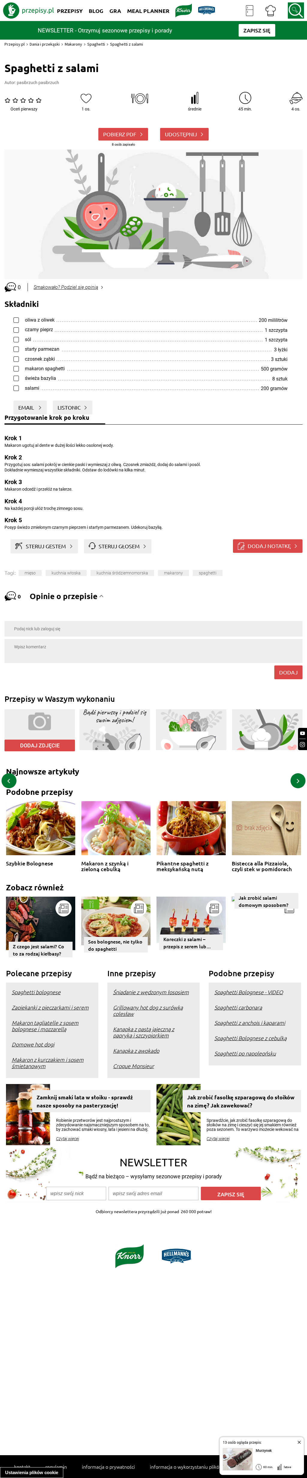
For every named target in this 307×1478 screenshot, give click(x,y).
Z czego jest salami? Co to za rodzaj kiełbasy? (38, 950)
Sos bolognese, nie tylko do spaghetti (115, 945)
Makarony (73, 44)
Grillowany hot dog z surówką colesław (148, 1010)
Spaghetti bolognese (36, 992)
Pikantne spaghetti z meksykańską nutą (182, 866)
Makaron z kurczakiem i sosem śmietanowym (48, 1062)
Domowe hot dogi (33, 1044)
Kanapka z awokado (136, 1050)
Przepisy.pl (14, 44)
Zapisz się (230, 1194)
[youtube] (303, 733)
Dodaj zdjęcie (40, 745)
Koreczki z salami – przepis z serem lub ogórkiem (184, 943)
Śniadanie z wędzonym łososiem (151, 992)
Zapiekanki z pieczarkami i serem (50, 1007)
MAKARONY (173, 573)
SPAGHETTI (207, 573)
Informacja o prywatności (108, 1466)
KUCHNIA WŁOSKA (66, 573)
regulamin (56, 1466)
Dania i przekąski (45, 44)
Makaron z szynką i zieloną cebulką (105, 866)
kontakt (22, 1466)
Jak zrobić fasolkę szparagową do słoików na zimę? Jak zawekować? (240, 1101)
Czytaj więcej (67, 1139)
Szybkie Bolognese (29, 863)
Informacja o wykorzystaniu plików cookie (194, 1466)
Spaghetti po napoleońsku (245, 1053)
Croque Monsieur (133, 1066)
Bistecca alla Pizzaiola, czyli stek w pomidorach (262, 866)
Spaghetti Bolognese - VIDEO (248, 992)
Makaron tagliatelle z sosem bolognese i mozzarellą (45, 1025)
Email (26, 407)
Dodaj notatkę (269, 546)
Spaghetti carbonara (238, 1007)
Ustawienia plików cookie (31, 1472)
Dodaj (288, 672)
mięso (30, 573)
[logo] (28, 10)
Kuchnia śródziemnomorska (122, 573)
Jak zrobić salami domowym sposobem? (263, 901)
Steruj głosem (119, 546)
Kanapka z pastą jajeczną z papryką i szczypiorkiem (143, 1032)
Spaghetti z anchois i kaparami (249, 1022)
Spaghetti (96, 44)
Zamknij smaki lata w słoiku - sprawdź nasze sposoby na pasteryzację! (85, 1101)
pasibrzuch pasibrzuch (38, 82)
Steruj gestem (46, 546)
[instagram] (303, 744)
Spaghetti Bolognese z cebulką (250, 1038)
